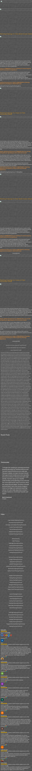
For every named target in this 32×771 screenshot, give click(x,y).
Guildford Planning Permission (16, 596)
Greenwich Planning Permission (16, 547)
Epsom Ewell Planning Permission (15, 587)
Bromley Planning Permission (16, 617)
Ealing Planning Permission (16, 561)
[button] (16, 7)
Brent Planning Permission (16, 598)
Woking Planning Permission (15, 578)
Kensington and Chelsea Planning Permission (16, 524)
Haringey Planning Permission (16, 619)
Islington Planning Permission (16, 559)
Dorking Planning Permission (15, 552)
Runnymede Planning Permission (16, 614)
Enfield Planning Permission (16, 582)
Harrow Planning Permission (16, 529)
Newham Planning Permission (16, 531)
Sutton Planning (16, 541)
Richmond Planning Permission (16, 557)
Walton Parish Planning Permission (16, 589)
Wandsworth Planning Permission (16, 550)
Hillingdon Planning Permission (16, 584)
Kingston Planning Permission (16, 575)
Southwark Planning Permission (16, 534)
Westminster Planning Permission (16, 568)
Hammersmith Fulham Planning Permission (16, 566)
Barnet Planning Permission (16, 607)
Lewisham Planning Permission (16, 603)
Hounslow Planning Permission (16, 522)
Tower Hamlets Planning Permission (16, 520)
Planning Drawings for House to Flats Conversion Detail (12, 113)
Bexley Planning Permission (16, 580)
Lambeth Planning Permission (16, 564)
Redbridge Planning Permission (16, 543)
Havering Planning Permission (16, 545)
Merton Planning (16, 538)
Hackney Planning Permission (16, 601)
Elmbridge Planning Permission (16, 612)
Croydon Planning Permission (16, 527)
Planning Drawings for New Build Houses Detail (16, 34)
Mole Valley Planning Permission (15, 605)
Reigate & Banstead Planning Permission (16, 624)
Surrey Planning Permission (16, 594)
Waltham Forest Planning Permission (16, 571)
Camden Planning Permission (16, 621)
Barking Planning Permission (15, 626)
